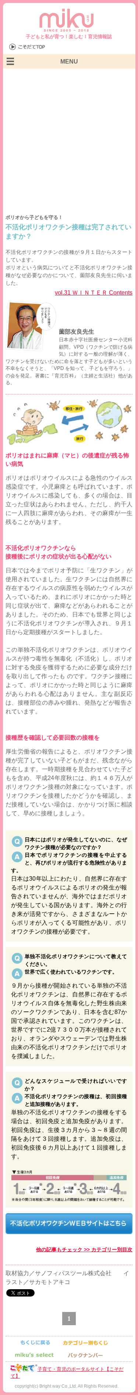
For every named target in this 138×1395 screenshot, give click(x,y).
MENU (69, 61)
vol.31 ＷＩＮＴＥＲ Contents (93, 293)
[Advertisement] (69, 141)
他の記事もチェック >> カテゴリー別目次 (84, 1249)
